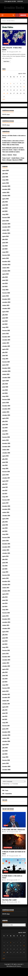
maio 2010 (5, 751)
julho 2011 (4, 710)
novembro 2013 (6, 622)
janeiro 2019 (5, 440)
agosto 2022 (5, 312)
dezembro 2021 (6, 337)
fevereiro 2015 (6, 575)
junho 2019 (5, 424)
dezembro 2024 (6, 224)
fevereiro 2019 (6, 437)
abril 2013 (4, 644)
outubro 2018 (5, 450)
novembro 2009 (6, 770)
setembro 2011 (6, 704)
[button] (2, 15)
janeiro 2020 (5, 402)
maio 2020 (5, 390)
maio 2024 (5, 246)
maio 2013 (4, 641)
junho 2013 (5, 638)
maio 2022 (5, 321)
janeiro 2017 (5, 503)
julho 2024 (5, 239)
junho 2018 (5, 462)
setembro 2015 (6, 553)
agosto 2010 (5, 744)
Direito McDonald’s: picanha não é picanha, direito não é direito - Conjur (13, 149)
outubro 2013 (5, 625)
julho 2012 (5, 672)
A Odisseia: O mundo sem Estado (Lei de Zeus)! (13, 853)
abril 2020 (5, 393)
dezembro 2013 (6, 619)
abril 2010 (4, 754)
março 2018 (5, 468)
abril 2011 (4, 719)
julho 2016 (5, 522)
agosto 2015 (5, 556)
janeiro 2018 (5, 475)
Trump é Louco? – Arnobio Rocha (10, 158)
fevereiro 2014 (6, 613)
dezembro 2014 (6, 581)
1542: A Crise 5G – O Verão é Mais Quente (14, 38)
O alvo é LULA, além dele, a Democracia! (13, 829)
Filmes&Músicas (8, 847)
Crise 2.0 (6, 43)
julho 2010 (5, 748)
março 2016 (5, 534)
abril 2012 (4, 682)
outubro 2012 (5, 663)
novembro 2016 (6, 509)
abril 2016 (4, 531)
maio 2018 (4, 465)
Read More (7, 62)
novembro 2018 (6, 446)
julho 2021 (5, 352)
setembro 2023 (6, 271)
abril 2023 (4, 286)
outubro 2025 (5, 192)
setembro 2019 (6, 415)
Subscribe (23, 15)
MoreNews (10, 966)
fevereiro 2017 (6, 500)
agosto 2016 (5, 519)
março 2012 (5, 685)
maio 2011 (4, 716)
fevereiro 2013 (6, 650)
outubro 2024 (5, 230)
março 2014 (5, 609)
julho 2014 (5, 597)
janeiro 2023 (5, 296)
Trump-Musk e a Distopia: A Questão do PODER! (13, 159)
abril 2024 (4, 249)
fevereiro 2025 (6, 217)
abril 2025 (4, 211)
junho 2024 (5, 242)
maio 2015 (4, 566)
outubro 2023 (5, 268)
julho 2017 (4, 484)
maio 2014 (4, 603)
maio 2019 (5, 428)
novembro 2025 (6, 189)
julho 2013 (5, 635)
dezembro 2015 (6, 544)
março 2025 (5, 214)
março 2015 (5, 572)
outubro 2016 (5, 512)
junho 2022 (5, 318)
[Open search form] (13, 15)
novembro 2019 (6, 409)
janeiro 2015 (5, 578)
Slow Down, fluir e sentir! (9, 900)
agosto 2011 (5, 707)
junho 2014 (5, 600)
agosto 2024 (5, 236)
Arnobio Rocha (14, 7)
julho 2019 (5, 421)
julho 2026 (5, 173)
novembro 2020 (6, 371)
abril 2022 (4, 324)
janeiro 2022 (5, 333)
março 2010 (5, 757)
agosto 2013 (5, 632)
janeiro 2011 (5, 729)
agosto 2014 (5, 594)
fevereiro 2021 (6, 362)
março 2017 (5, 497)
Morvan (4, 135)
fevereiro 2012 (6, 688)
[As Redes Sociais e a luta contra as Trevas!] (14, 866)
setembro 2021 (6, 346)
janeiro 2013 (5, 653)
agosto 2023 (5, 274)
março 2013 (5, 647)
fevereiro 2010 (6, 760)
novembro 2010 (6, 735)
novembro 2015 (6, 547)
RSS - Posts (5, 790)
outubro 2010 (5, 738)
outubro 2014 (5, 588)
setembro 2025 (6, 195)
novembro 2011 (6, 697)
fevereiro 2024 (6, 255)
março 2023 (5, 290)
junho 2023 (5, 280)
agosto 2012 (5, 669)
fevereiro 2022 (6, 330)
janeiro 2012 (5, 691)
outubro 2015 (5, 550)
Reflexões (6, 895)
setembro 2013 (6, 628)
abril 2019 (4, 431)
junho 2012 (5, 675)
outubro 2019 (5, 412)
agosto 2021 (5, 349)
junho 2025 (5, 205)
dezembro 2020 (6, 368)
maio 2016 (5, 528)
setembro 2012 (6, 666)
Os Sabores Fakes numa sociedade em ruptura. (13, 151)
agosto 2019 (5, 418)
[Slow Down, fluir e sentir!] (14, 890)
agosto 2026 (5, 170)
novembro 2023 (6, 264)
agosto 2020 (5, 381)
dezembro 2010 (6, 732)
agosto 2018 (5, 456)
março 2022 (5, 327)
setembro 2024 (6, 233)
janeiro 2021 (5, 365)
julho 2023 (5, 277)
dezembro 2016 (6, 506)
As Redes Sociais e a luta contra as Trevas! (12, 877)
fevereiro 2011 (6, 726)
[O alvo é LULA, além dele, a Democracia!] (14, 819)
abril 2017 (4, 493)
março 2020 (5, 396)
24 (4, 93)
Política (6, 825)
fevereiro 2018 (6, 471)
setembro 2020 (6, 377)
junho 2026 (5, 177)
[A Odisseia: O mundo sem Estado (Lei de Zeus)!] (14, 841)
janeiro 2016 (5, 540)
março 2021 (5, 359)
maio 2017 (4, 490)
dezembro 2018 (6, 443)
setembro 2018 (6, 453)
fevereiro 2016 (6, 537)
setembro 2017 (6, 478)
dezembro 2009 (6, 766)
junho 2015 (5, 562)
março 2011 (5, 722)
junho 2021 (5, 355)
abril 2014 (4, 606)
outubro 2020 (5, 374)
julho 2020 (5, 384)
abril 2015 (4, 569)
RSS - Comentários (7, 793)
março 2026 (5, 180)
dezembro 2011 (6, 694)
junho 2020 (5, 387)
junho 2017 (5, 487)
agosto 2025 (5, 199)
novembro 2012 (6, 660)
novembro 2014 (6, 584)
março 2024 (5, 252)
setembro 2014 (6, 591)
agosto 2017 (5, 481)
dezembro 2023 (6, 261)
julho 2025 (5, 202)
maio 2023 (5, 283)
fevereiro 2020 (6, 399)
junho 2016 (5, 525)
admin (5, 51)
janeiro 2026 (5, 183)
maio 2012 (4, 679)
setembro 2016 (6, 515)
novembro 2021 (6, 340)
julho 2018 (5, 459)
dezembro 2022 (6, 299)
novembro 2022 (6, 302)
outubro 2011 (5, 701)
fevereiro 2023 (6, 293)
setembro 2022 (6, 308)
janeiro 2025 (5, 221)
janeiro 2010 (5, 763)
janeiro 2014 (5, 616)
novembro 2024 (6, 227)
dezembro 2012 (6, 657)
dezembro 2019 (6, 406)
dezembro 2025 (6, 186)
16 (24, 87)
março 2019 (5, 434)
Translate (15, 784)
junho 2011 (5, 713)
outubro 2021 (5, 343)
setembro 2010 (6, 741)
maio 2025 (5, 208)
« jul (3, 99)
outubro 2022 (5, 305)
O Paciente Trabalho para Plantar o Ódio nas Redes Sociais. (13, 144)
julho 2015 (5, 559)
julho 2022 (5, 315)
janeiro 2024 (5, 258)
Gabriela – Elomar (12, 155)
